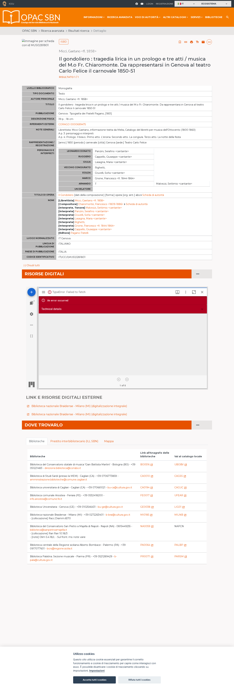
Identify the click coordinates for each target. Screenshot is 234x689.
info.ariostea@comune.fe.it (46, 498)
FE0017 (146, 495)
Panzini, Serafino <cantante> (92, 211)
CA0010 (146, 476)
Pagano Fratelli (79, 232)
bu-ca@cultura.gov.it (120, 487)
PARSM (180, 556)
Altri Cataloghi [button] (174, 17)
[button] (187, 4)
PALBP (180, 544)
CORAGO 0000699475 (72, 124)
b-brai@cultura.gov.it (118, 514)
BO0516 (146, 464)
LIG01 (179, 506)
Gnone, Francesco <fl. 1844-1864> (95, 225)
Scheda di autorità (153, 195)
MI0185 (146, 514)
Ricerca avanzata (119, 17)
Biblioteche (213, 17)
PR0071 (146, 556)
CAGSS (180, 476)
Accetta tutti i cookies (94, 679)
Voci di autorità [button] (146, 17)
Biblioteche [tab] (37, 441)
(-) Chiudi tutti (31, 265)
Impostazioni (97, 670)
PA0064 (146, 544)
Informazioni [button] (93, 17)
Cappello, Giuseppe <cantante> (93, 229)
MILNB (180, 514)
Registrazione (164, 3)
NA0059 (147, 526)
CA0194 (146, 487)
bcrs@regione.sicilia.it (59, 548)
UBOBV (180, 464)
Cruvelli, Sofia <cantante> (90, 214)
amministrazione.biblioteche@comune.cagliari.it (58, 479)
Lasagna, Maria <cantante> (91, 218)
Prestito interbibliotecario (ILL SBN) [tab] (74, 441)
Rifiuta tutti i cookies (139, 679)
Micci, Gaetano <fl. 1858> (89, 200)
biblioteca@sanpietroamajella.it (48, 529)
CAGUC (180, 487)
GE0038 (147, 506)
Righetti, (80, 222)
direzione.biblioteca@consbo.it (63, 468)
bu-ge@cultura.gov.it (110, 506)
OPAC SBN (29, 30)
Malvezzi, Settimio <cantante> (104, 207)
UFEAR (180, 495)
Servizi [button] (195, 17)
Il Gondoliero (65, 195)
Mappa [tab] (109, 441)
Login (149, 3)
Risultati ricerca (78, 30)
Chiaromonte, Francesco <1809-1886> (100, 204)
